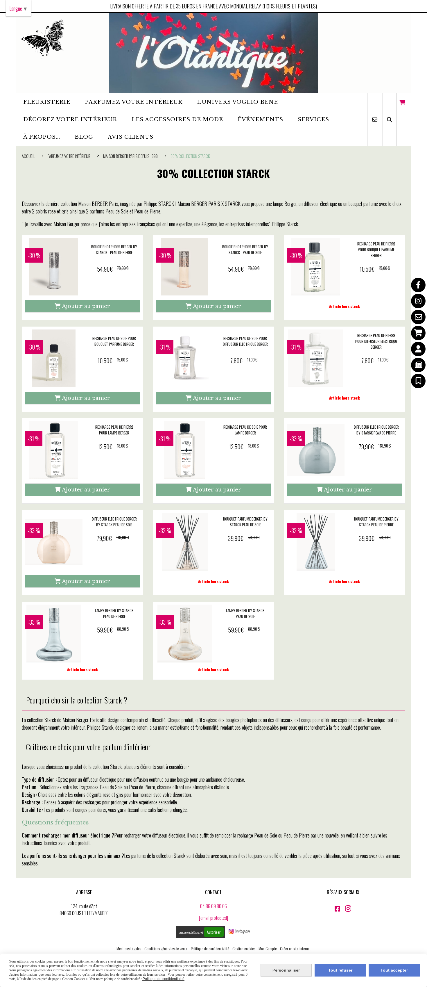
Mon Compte (268, 948)
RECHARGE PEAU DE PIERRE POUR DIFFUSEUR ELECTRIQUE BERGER (376, 341)
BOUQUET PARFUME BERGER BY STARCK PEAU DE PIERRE (376, 522)
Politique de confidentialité (210, 948)
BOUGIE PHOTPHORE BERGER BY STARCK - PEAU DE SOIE (245, 249)
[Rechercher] (389, 119)
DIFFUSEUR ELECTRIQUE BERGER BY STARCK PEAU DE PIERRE (376, 430)
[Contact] (418, 317)
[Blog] (418, 365)
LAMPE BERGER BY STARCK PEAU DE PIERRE (114, 613)
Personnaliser (286, 970)
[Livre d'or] (418, 381)
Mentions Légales (128, 948)
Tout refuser (340, 970)
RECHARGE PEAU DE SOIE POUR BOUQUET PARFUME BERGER (114, 341)
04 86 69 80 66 (213, 906)
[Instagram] (418, 301)
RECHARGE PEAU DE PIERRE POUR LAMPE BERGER (114, 430)
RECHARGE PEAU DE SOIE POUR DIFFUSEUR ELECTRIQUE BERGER (245, 341)
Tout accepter (394, 970)
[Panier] (418, 333)
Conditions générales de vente (166, 948)
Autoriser (214, 932)
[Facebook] (418, 285)
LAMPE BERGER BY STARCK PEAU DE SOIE (245, 613)
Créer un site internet (295, 948)
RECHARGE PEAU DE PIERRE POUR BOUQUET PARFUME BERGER (376, 249)
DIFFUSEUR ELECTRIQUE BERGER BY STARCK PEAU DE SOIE (114, 522)
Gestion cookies (243, 948)
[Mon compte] (418, 349)
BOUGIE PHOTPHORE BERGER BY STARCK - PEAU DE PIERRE (114, 249)
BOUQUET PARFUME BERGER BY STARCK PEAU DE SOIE (245, 522)
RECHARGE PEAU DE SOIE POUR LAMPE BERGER (245, 430)
